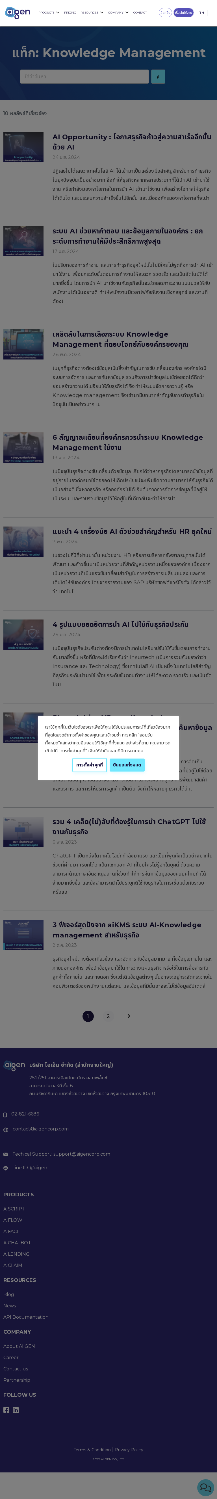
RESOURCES (89, 12)
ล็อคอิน (165, 12)
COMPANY (115, 12)
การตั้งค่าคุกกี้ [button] (89, 765)
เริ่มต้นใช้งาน (183, 12)
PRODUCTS (46, 12)
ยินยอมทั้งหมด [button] (127, 765)
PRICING (70, 12)
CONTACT (140, 12)
